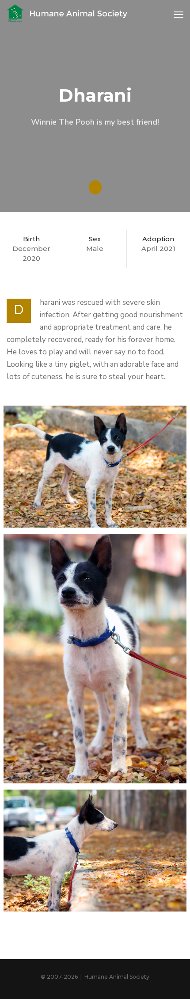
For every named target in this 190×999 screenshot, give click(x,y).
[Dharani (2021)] (95, 467)
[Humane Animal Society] (67, 14)
